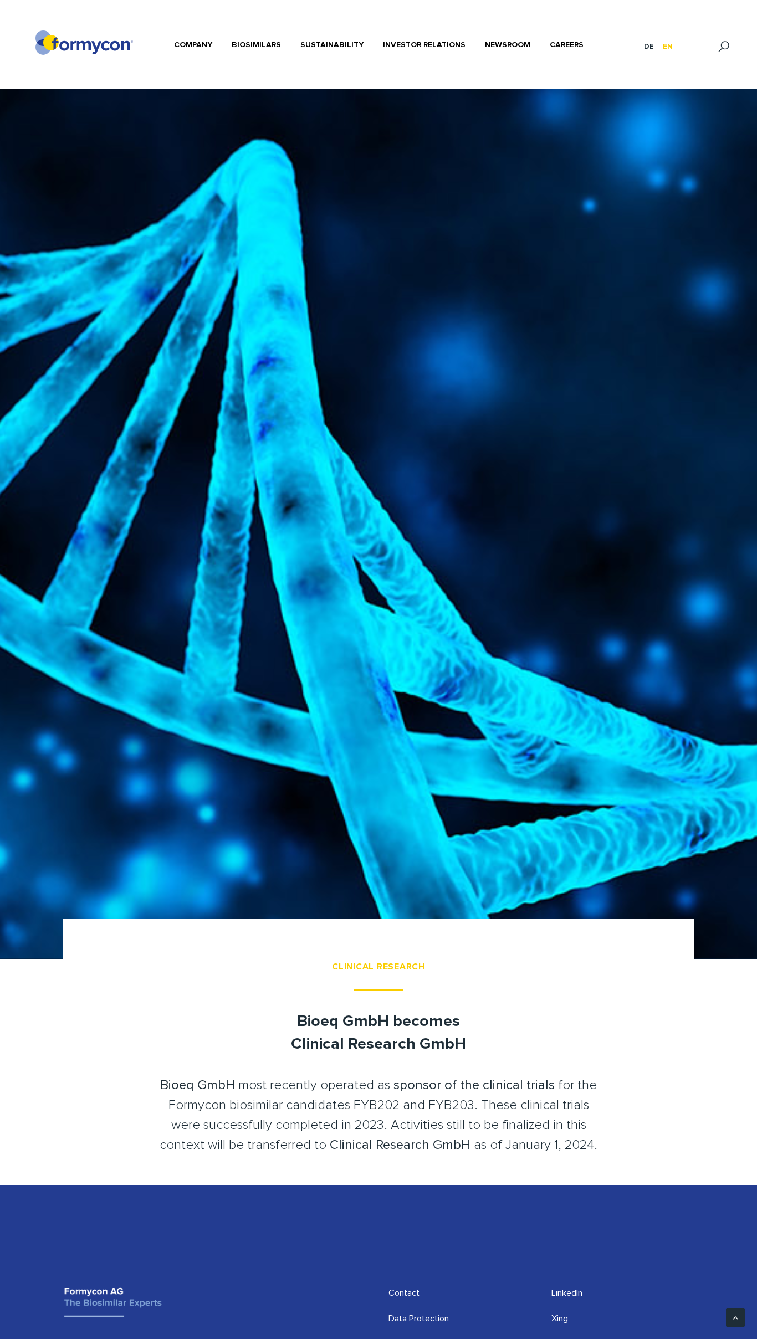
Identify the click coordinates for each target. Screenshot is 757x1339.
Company (193, 45)
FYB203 (451, 1105)
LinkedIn (566, 1293)
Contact (404, 1293)
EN (668, 46)
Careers (567, 45)
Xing (559, 1318)
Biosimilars (256, 45)
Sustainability (332, 45)
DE (649, 46)
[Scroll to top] (735, 1316)
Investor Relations (424, 45)
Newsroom (507, 45)
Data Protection (418, 1318)
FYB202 (377, 1105)
